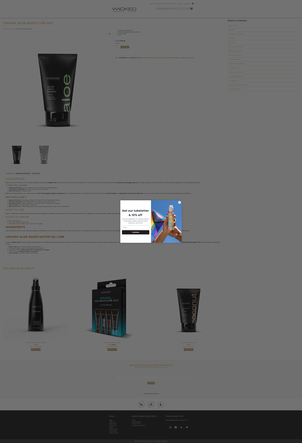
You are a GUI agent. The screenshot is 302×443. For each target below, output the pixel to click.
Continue (135, 232)
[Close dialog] (179, 202)
